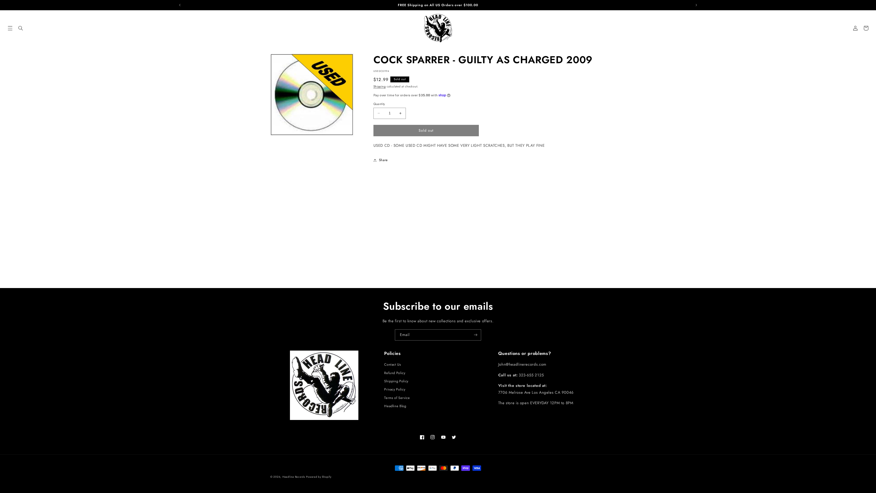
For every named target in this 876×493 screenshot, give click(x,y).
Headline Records (293, 477)
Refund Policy (394, 372)
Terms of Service (397, 397)
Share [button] (383, 160)
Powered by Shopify (318, 477)
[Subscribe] (475, 335)
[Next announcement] (696, 5)
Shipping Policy (396, 381)
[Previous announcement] (180, 5)
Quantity (379, 104)
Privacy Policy (394, 389)
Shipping (379, 86)
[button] (10, 28)
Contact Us (392, 364)
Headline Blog (395, 406)
